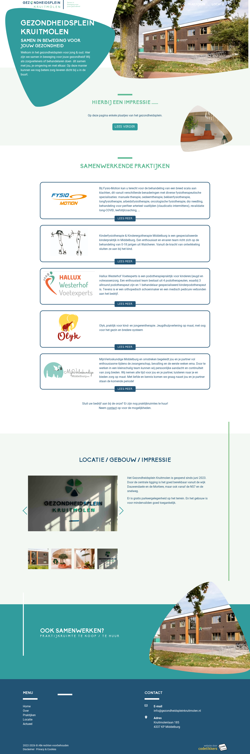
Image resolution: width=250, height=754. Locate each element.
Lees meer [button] (125, 218)
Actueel (27, 724)
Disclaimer (29, 749)
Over (177, 4)
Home (27, 706)
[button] (24, 511)
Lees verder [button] (125, 126)
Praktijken (196, 4)
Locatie (218, 4)
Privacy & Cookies (46, 749)
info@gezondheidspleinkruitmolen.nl (177, 710)
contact (112, 408)
